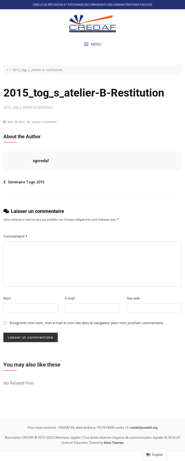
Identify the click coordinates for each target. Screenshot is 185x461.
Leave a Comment (44, 122)
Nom (7, 298)
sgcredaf (41, 160)
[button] (92, 44)
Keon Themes (114, 443)
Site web (133, 298)
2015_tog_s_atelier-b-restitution (28, 106)
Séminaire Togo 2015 (26, 182)
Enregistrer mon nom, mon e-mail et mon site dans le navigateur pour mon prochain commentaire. (87, 322)
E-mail (70, 298)
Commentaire (15, 236)
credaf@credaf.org (143, 427)
